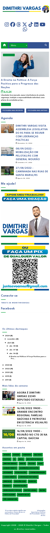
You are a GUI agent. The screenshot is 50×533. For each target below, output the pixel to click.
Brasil (21, 459)
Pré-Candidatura (10, 499)
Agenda (16, 454)
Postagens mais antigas (37, 110)
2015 (7, 376)
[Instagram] (7, 24)
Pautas (42, 490)
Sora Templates (16, 515)
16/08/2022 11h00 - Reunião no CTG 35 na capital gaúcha (32, 435)
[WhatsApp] (25, 29)
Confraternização (37, 472)
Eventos (32, 481)
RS (14, 459)
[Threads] (19, 24)
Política (7, 459)
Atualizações (20, 472)
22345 (40, 463)
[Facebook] (12, 24)
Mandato (7, 486)
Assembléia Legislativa (29, 468)
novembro (11, 339)
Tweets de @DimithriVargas (15, 303)
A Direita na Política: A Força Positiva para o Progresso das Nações (19, 84)
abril (9, 343)
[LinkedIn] (36, 24)
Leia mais (6, 104)
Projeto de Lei (23, 494)
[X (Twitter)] (24, 24)
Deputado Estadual (34, 459)
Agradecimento (10, 468)
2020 (7, 372)
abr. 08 (12, 346)
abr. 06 (12, 353)
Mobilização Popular (12, 490)
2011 (7, 380)
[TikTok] (30, 24)
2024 (7, 336)
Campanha (27, 454)
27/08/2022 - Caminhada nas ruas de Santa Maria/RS (32, 171)
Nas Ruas (38, 454)
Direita (22, 463)
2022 (7, 369)
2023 (7, 365)
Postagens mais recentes (13, 110)
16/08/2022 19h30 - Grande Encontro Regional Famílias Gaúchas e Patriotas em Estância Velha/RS (32, 415)
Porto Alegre (9, 494)
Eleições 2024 (20, 481)
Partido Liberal (30, 490)
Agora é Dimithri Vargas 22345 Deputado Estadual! (31, 396)
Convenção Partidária (28, 477)
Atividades (8, 472)
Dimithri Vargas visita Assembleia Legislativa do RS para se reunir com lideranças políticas (32, 133)
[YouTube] (42, 24)
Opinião (7, 454)
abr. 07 (12, 350)
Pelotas (31, 463)
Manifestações (20, 486)
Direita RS (7, 481)
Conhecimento (9, 55)
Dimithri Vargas (10, 463)
